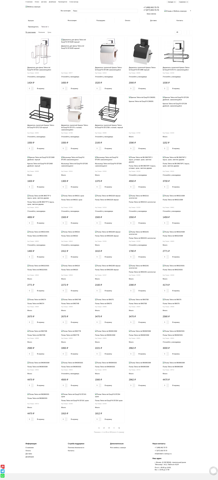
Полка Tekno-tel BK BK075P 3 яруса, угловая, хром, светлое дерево (142, 167)
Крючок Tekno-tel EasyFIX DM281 (141, 101)
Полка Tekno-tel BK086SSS (37, 398)
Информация (31, 444)
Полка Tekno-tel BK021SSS (37, 236)
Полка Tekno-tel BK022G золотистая (142, 238)
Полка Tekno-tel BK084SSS (105, 367)
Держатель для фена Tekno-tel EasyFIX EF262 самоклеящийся (39, 69)
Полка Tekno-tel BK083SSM (37, 367)
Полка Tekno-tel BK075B (138, 303)
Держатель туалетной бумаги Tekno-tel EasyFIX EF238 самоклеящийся (108, 69)
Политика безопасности (76, 447)
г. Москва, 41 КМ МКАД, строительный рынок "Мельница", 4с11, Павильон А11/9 (170, 463)
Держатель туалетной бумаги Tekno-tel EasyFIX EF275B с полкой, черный (109, 126)
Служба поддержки (76, 444)
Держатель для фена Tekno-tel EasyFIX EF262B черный (72, 47)
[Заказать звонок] (213, 471)
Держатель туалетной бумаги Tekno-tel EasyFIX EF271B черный (40, 126)
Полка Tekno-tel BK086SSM (173, 367)
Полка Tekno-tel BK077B (70, 335)
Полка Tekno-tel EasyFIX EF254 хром (109, 400)
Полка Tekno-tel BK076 (171, 303)
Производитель (33, 27)
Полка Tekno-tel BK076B (36, 335)
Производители (62, 1)
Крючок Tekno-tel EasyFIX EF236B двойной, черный (40, 165)
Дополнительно (117, 444)
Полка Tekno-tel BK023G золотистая (142, 272)
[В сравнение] (54, 43)
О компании (29, 1)
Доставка (44, 1)
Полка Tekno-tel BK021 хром (71, 200)
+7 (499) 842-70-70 (161, 447)
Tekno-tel (44, 27)
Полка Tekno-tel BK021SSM (173, 200)
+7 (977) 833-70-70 (161, 450)
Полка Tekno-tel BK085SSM (139, 367)
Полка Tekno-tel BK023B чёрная (107, 270)
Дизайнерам (52, 1)
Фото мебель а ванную (118, 447)
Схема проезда (73, 1)
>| (119, 428)
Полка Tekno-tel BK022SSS (37, 270)
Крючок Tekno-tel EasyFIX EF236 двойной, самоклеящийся (175, 105)
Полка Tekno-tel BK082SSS (173, 335)
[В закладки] (54, 39)
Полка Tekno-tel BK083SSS (71, 367)
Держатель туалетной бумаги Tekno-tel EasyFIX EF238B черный (142, 69)
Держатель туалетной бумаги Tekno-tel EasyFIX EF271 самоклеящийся (176, 69)
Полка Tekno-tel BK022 (69, 236)
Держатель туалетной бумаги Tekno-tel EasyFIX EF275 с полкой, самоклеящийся (74, 127)
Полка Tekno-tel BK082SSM (139, 335)
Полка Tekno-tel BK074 (35, 303)
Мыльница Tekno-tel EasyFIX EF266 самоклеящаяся (108, 165)
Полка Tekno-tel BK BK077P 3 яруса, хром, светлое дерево (40, 203)
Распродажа (101, 20)
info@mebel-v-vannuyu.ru (163, 454)
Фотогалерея (72, 20)
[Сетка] (185, 32)
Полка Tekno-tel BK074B (70, 303)
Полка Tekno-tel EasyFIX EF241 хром (75, 400)
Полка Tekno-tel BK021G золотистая (142, 202)
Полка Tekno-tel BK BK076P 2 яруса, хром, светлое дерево (176, 165)
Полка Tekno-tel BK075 (103, 303)
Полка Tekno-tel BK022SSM (173, 236)
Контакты (180, 20)
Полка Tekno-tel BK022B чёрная (107, 236)
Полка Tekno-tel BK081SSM (105, 335)
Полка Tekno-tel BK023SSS (173, 270)
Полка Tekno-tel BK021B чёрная (107, 200)
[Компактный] (191, 32)
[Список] (188, 32)
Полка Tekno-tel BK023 (69, 270)
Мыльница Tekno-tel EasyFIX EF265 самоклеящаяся (74, 165)
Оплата (37, 1)
